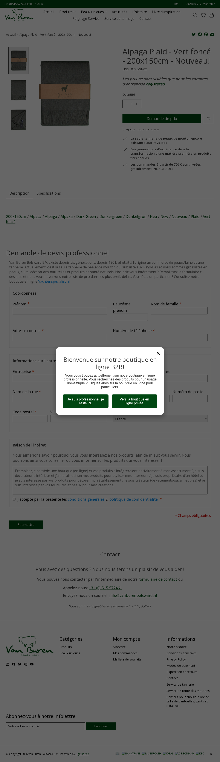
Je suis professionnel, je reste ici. (85, 401)
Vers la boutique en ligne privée (134, 401)
